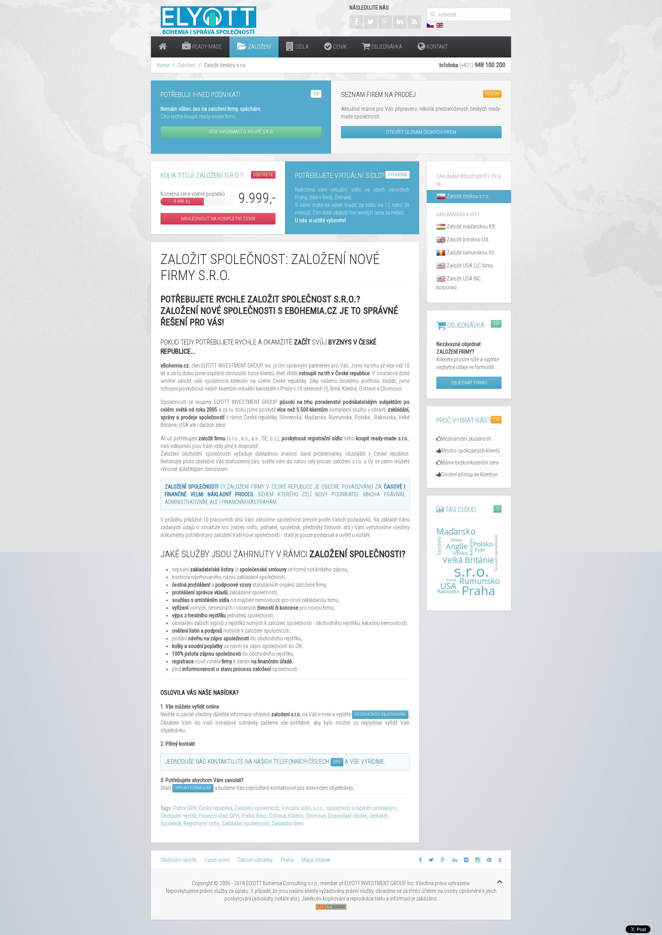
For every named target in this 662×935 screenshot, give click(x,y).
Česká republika (215, 808)
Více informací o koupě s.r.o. (241, 132)
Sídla (301, 46)
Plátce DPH (185, 808)
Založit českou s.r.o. (468, 196)
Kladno (295, 816)
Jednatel (378, 816)
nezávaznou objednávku (380, 714)
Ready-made (206, 46)
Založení (259, 46)
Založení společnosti (256, 808)
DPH (234, 816)
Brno (261, 816)
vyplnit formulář (193, 788)
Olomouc (316, 816)
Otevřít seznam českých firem (421, 132)
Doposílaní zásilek (347, 816)
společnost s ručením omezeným (361, 808)
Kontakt (436, 46)
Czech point (217, 860)
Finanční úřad (213, 816)
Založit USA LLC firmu (469, 265)
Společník (171, 823)
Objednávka (386, 46)
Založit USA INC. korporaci (459, 283)
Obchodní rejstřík (179, 816)
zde (337, 761)
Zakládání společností (245, 823)
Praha (247, 816)
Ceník (339, 46)
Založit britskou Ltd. (467, 239)
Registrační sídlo (201, 823)
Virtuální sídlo (296, 808)
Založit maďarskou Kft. (471, 226)
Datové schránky (255, 860)
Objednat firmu (469, 382)
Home (163, 65)
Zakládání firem (287, 823)
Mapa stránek (316, 860)
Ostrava (277, 816)
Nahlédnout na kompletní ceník (218, 218)
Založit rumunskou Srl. (470, 252)
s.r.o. (318, 808)
